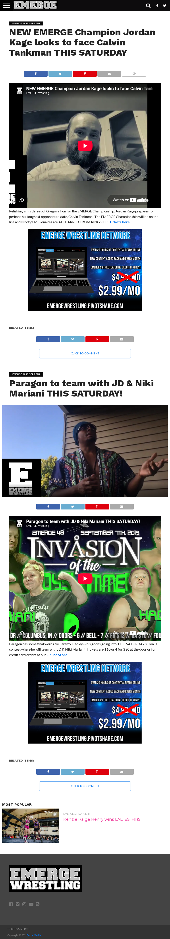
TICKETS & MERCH (18, 929)
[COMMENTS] (134, 72)
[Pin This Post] (85, 72)
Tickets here (119, 222)
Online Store (56, 655)
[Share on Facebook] (36, 72)
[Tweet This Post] (60, 72)
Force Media (34, 935)
